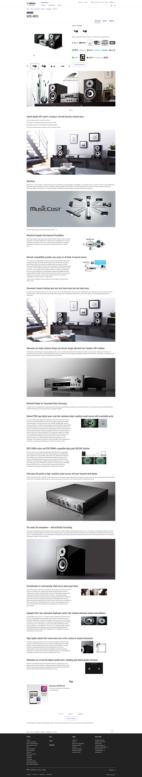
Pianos (28, 740)
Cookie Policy (49, 774)
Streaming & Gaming (31, 761)
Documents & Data (76, 752)
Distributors (80, 2)
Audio (32, 8)
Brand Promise (98, 743)
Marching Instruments (31, 754)
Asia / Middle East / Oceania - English (100, 2)
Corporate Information (99, 740)
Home (28, 8)
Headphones (29, 755)
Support (85, 2)
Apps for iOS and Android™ (33, 764)
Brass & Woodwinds (31, 748)
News (50, 737)
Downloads (52, 5)
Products (43, 5)
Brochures (74, 747)
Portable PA (29, 757)
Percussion (29, 752)
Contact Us (74, 740)
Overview (97, 21)
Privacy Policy (42, 774)
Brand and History (99, 748)
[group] (34, 66)
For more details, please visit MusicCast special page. (41, 229)
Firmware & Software (76, 750)
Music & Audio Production (32, 743)
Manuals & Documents (77, 748)
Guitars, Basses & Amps (32, 745)
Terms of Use (35, 774)
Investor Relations (99, 750)
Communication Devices (32, 762)
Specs (105, 21)
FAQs (73, 741)
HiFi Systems (48, 8)
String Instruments (31, 750)
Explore (59, 5)
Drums (28, 747)
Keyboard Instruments (31, 741)
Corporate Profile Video (100, 741)
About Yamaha (98, 737)
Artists (50, 741)
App (70, 110)
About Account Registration (78, 743)
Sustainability (98, 752)
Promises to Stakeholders (100, 747)
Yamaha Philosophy (99, 745)
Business (112, 2)
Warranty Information (76, 745)
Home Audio (44, 2)
